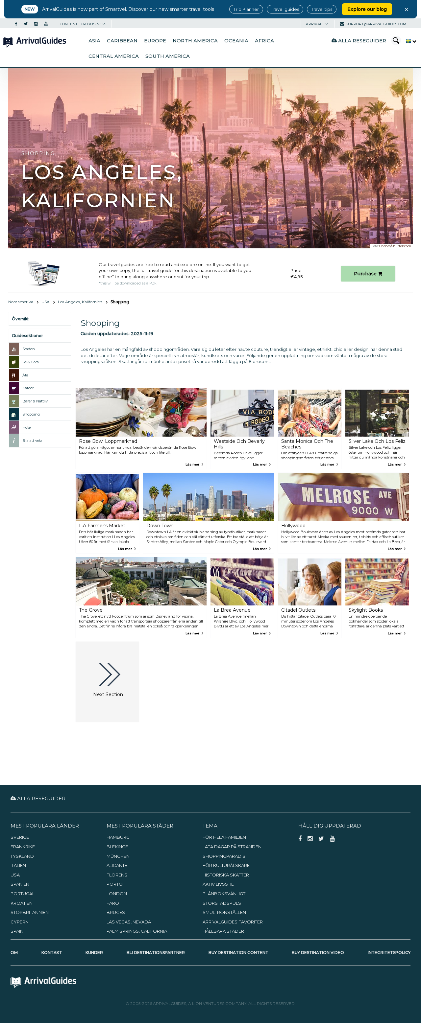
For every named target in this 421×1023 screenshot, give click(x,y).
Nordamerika (20, 301)
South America (167, 56)
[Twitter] (26, 24)
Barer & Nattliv (35, 401)
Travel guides (285, 9)
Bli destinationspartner (156, 952)
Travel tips (321, 9)
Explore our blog (367, 9)
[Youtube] (46, 24)
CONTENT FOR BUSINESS (83, 24)
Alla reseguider (361, 40)
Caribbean (122, 41)
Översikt (20, 318)
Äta (25, 375)
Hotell (27, 427)
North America (195, 41)
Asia (94, 41)
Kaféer (28, 388)
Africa (264, 41)
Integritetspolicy (389, 952)
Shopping (31, 414)
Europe (155, 41)
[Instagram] (36, 24)
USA (45, 301)
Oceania (236, 41)
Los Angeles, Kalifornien (80, 301)
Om (14, 952)
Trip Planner (246, 9)
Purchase (366, 274)
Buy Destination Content (238, 952)
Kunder (94, 952)
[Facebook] (16, 24)
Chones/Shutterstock (395, 246)
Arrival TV (317, 24)
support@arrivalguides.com (376, 24)
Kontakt (51, 952)
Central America (113, 56)
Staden (28, 349)
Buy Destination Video (318, 952)
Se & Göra (30, 362)
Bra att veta (32, 440)
